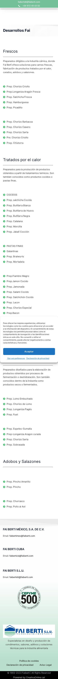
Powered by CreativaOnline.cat (29, 677)
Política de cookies (29, 661)
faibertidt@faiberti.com (29, 2)
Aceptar (29, 351)
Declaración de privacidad (37, 358)
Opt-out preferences (16, 358)
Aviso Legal (46, 665)
